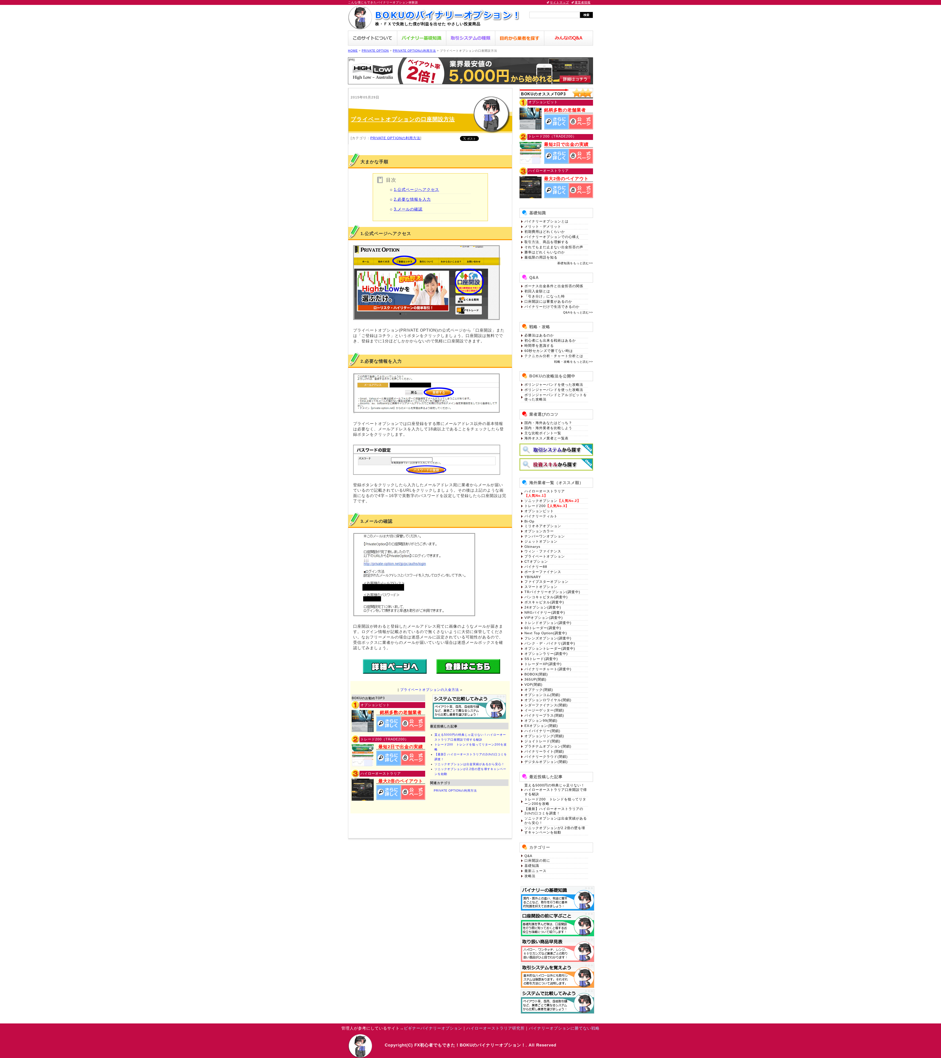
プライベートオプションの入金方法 (429, 690)
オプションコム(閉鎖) (542, 695)
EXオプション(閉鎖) (541, 726)
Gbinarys (532, 546)
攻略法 (529, 876)
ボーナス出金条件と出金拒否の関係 (553, 286)
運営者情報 (583, 2)
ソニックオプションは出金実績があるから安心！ (469, 764)
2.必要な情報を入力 (412, 199)
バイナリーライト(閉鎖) (544, 751)
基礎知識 (531, 866)
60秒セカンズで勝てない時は (548, 351)
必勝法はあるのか (539, 335)
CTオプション (536, 561)
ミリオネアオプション (542, 526)
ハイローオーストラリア (544, 491)
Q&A (528, 856)
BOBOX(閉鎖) (536, 674)
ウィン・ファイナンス (542, 551)
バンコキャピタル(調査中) (546, 597)
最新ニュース (535, 871)
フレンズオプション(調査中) (547, 638)
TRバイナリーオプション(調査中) (552, 592)
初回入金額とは (537, 291)
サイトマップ (559, 2)
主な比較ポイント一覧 (542, 433)
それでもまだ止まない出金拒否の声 (553, 247)
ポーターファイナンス (542, 572)
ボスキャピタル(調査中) (544, 602)
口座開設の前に (537, 860)
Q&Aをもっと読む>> (578, 312)
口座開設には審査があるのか (548, 301)
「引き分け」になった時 (544, 296)
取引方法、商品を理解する (546, 242)
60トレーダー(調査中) (542, 628)
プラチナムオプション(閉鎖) (547, 746)
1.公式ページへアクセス (416, 189)
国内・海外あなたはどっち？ (548, 423)
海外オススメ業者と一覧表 (546, 438)
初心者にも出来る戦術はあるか (550, 340)
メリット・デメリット (542, 226)
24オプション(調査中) (542, 607)
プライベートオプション (544, 556)
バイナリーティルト (540, 516)
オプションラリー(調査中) (546, 654)
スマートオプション (540, 587)
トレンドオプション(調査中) (547, 623)
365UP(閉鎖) (535, 679)
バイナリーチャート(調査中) (547, 669)
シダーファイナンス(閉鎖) (546, 705)
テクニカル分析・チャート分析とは (553, 356)
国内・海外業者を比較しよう (548, 428)
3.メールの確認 (408, 209)
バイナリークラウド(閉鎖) (546, 757)
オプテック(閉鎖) (538, 690)
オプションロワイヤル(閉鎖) (547, 700)
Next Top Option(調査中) (545, 633)
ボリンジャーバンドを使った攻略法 (553, 384)
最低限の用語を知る (540, 257)
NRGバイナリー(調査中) (544, 612)
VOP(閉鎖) (533, 684)
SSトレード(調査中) (541, 659)
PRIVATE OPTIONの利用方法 (414, 50)
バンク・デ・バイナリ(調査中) (549, 643)
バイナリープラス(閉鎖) (544, 715)
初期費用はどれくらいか (544, 232)
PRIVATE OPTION (375, 50)
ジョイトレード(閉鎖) (542, 741)
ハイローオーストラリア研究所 (495, 1028)
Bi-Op (529, 521)
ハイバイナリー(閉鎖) (542, 731)
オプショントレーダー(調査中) (549, 648)
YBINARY (532, 577)
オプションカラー (539, 531)
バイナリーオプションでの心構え (552, 237)
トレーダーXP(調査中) (543, 664)
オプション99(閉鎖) (540, 720)
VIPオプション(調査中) (543, 618)
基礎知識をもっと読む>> (575, 263)
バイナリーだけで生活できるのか (552, 307)
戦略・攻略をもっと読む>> (573, 361)
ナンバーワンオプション (544, 536)
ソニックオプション (540, 501)
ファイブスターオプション (546, 582)
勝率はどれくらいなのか (544, 252)
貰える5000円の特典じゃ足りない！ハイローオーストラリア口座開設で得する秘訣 (555, 789)
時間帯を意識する (539, 346)
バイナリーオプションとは (546, 221)
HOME (353, 50)
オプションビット (539, 511)
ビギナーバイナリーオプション (433, 1028)
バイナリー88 (535, 567)
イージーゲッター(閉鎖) (544, 710)
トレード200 (535, 506)
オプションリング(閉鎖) (544, 736)
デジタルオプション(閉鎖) (546, 762)
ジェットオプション (540, 541)
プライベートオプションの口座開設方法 (403, 119)
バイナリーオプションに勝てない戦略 (564, 1028)
